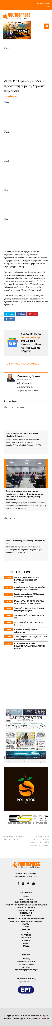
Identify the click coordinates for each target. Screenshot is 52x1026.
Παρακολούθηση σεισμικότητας (26, 970)
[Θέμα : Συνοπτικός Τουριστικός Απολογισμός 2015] (26, 527)
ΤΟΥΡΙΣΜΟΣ (26, 935)
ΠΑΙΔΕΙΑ (26, 946)
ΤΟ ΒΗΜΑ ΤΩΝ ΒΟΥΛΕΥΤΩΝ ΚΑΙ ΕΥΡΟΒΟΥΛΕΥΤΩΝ (26, 905)
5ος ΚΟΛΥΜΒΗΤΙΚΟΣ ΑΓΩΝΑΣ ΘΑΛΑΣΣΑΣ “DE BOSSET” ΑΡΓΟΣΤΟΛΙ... (27, 580)
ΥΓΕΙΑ (26, 932)
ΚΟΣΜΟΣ (26, 927)
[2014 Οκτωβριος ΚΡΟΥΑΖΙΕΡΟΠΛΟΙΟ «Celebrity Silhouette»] (26, 418)
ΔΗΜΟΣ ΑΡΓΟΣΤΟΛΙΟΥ (26, 908)
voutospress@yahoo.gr (26, 873)
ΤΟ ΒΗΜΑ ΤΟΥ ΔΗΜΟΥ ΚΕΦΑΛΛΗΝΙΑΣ (22, 364)
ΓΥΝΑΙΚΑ (26, 940)
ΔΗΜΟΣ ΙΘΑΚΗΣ (26, 916)
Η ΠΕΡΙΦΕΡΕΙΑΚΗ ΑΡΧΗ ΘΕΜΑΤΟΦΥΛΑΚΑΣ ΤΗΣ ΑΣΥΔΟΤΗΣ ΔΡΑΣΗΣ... (29, 646)
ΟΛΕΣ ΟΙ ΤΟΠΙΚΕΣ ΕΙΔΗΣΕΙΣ (26, 902)
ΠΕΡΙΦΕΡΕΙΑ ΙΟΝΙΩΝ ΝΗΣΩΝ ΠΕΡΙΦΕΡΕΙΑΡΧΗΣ (26, 919)
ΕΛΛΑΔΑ (26, 924)
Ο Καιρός (26, 959)
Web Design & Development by (31, 1019)
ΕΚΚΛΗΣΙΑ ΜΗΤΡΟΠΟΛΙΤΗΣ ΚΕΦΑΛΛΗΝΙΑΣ (26, 921)
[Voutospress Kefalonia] (16, 16)
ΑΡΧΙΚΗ (26, 897)
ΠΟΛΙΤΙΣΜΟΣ (26, 938)
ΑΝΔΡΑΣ (26, 943)
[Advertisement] (26, 681)
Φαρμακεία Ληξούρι (26, 964)
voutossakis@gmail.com (26, 876)
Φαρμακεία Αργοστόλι (26, 962)
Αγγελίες (26, 967)
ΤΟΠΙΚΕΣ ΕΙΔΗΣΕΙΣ (26, 899)
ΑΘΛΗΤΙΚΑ (26, 930)
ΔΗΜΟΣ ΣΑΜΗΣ (26, 913)
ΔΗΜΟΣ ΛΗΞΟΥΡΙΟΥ (26, 910)
